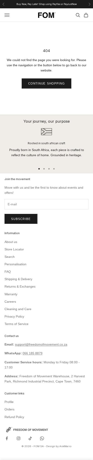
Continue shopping (46, 83)
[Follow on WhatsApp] (42, 438)
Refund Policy (14, 417)
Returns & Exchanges (20, 286)
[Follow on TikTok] (30, 438)
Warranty (11, 294)
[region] (46, 144)
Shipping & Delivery (18, 279)
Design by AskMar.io (59, 446)
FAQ (8, 271)
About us (11, 242)
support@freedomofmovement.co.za (41, 344)
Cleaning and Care (18, 309)
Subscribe (21, 219)
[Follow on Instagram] (18, 438)
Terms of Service (16, 324)
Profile (9, 402)
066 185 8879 (32, 353)
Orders (9, 409)
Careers (10, 301)
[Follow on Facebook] (7, 438)
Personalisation (15, 264)
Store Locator (14, 249)
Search (10, 257)
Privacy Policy (14, 316)
